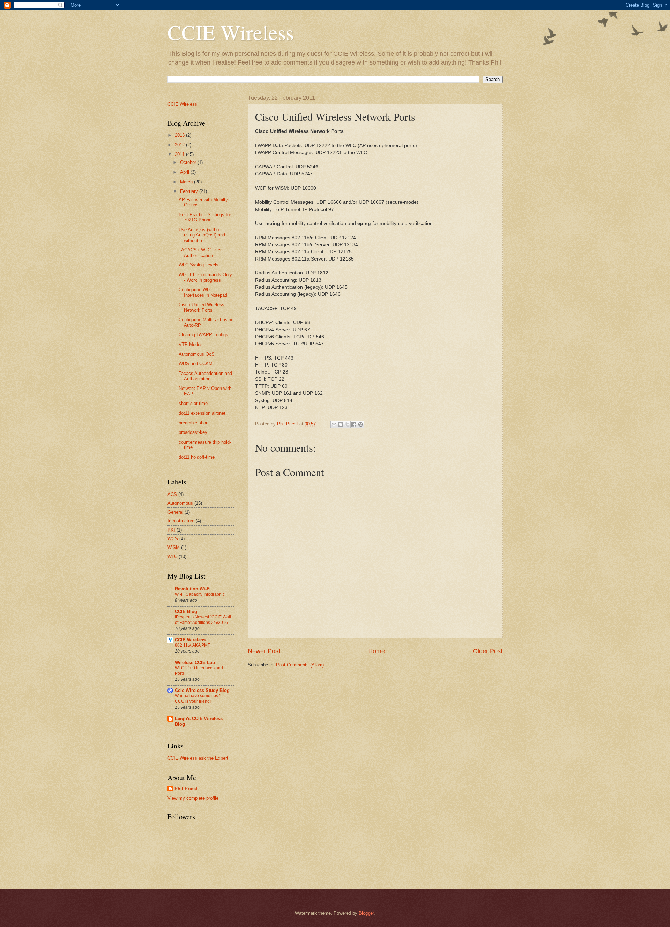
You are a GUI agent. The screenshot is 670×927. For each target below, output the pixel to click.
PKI (171, 530)
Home (376, 651)
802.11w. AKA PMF (192, 645)
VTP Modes (191, 344)
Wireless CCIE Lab (195, 662)
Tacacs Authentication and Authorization (205, 376)
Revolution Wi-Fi (193, 588)
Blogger (366, 913)
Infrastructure (181, 520)
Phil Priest (185, 788)
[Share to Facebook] (353, 424)
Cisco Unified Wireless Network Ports (201, 307)
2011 (180, 154)
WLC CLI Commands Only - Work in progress (205, 277)
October (189, 162)
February (189, 191)
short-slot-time (193, 403)
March (187, 181)
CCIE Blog (186, 611)
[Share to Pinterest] (360, 424)
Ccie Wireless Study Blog (202, 690)
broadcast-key (193, 432)
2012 (180, 145)
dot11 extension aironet (202, 413)
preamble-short (194, 422)
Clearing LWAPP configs (203, 334)
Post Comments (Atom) (300, 665)
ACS (172, 494)
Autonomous (180, 503)
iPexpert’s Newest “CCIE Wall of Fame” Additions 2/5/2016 (203, 620)
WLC (172, 556)
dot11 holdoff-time (197, 457)
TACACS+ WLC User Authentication (200, 252)
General (175, 512)
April (185, 172)
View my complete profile (193, 798)
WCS (173, 538)
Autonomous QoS (197, 354)
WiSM (174, 547)
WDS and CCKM (196, 363)
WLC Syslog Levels (198, 264)
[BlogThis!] (340, 424)
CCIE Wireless (231, 32)
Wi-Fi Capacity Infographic (200, 594)
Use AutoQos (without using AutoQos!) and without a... (202, 235)
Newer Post (264, 651)
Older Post (487, 651)
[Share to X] (347, 424)
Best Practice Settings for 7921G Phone (205, 217)
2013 (180, 135)
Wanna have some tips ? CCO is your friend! (198, 698)
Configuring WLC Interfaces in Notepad (203, 292)
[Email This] (333, 424)
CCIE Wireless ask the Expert (198, 758)
